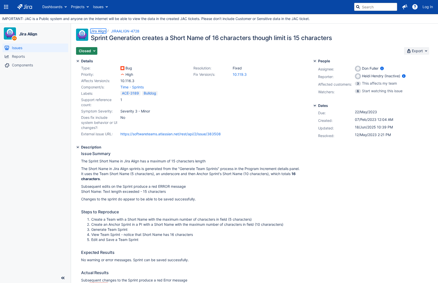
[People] (315, 61)
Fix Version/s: (204, 74)
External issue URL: (97, 134)
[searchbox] (375, 7)
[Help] (415, 7)
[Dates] (315, 105)
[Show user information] (382, 68)
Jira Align (28, 34)
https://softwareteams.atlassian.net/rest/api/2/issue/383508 (170, 134)
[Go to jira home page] (25, 7)
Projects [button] (77, 7)
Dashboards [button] (52, 7)
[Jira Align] (10, 33)
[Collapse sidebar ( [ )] (63, 278)
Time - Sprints (132, 87)
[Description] (78, 147)
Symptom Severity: (97, 111)
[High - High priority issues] (122, 74)
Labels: (87, 93)
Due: (322, 113)
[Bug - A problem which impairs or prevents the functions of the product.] (122, 68)
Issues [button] (98, 7)
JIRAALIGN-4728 (125, 31)
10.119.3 (240, 74)
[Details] (78, 61)
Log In (428, 7)
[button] (6, 7)
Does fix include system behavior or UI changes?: (99, 122)
